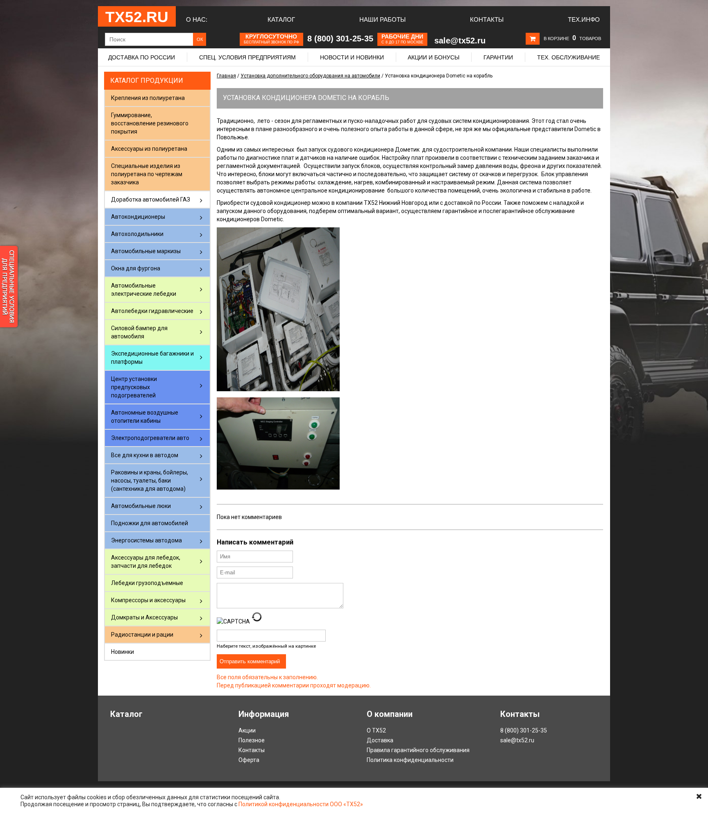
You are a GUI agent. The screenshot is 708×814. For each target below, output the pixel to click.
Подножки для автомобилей (149, 523)
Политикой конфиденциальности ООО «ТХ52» (300, 804)
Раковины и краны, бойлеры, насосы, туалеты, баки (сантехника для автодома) (149, 480)
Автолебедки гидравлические (152, 311)
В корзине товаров (572, 38)
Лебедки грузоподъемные (147, 583)
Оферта (248, 760)
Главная (226, 76)
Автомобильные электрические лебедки (143, 289)
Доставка (380, 740)
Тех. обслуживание (568, 57)
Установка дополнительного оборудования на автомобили (310, 76)
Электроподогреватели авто (150, 438)
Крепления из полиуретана (148, 98)
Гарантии (498, 57)
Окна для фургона (135, 268)
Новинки (122, 651)
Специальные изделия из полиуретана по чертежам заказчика (146, 174)
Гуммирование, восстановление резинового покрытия (149, 123)
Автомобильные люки (141, 506)
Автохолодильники (137, 234)
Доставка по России (141, 57)
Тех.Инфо (584, 19)
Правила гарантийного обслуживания (418, 750)
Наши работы (382, 19)
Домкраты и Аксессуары (144, 617)
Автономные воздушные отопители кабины (144, 416)
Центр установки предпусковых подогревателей (134, 387)
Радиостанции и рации (142, 634)
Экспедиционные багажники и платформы (152, 357)
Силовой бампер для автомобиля (139, 332)
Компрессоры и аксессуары (148, 600)
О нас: (196, 19)
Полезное (251, 740)
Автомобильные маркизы (146, 251)
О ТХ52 (376, 730)
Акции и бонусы (433, 57)
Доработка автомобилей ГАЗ (150, 199)
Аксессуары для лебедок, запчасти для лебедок (145, 561)
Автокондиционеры (138, 216)
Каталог (281, 19)
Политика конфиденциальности (410, 760)
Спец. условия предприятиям (247, 57)
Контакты (487, 19)
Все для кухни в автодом (144, 455)
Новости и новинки (352, 57)
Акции (247, 730)
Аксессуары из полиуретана (149, 148)
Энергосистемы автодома (146, 540)
